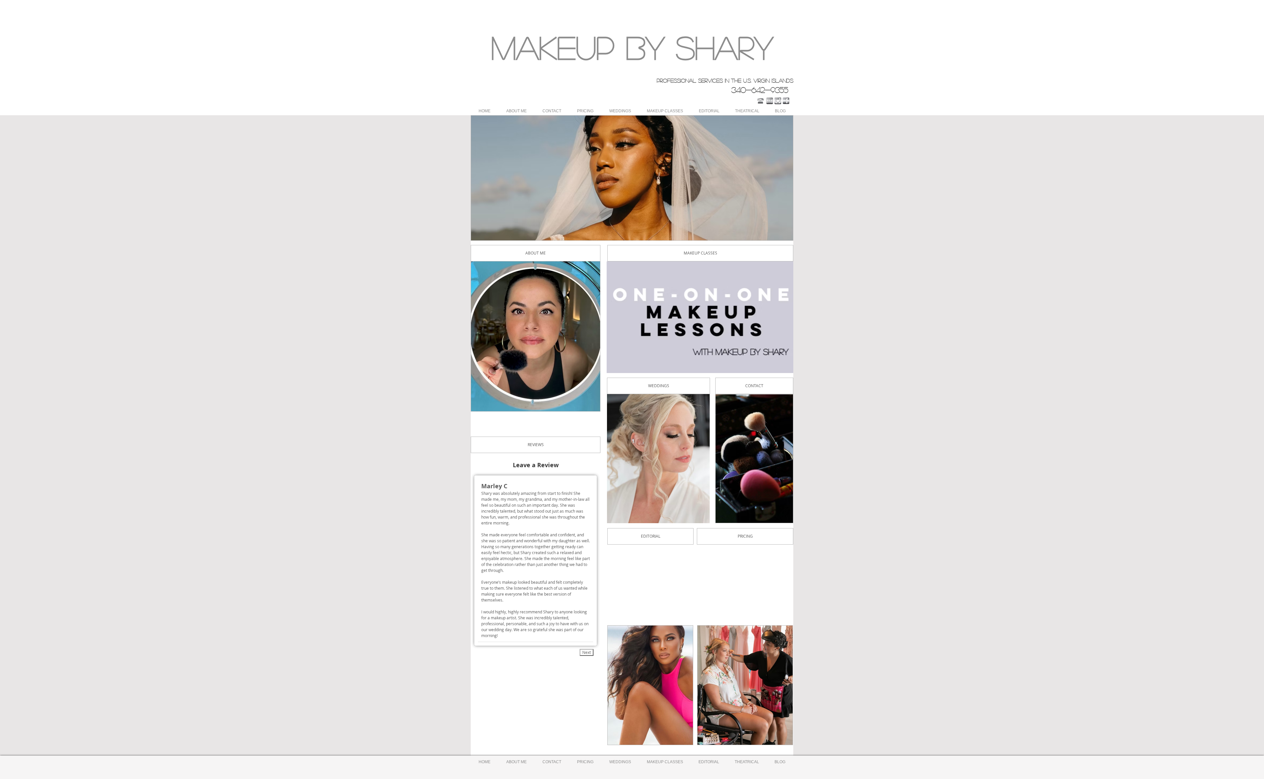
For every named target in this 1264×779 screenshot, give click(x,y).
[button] (632, 178)
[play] (777, 234)
